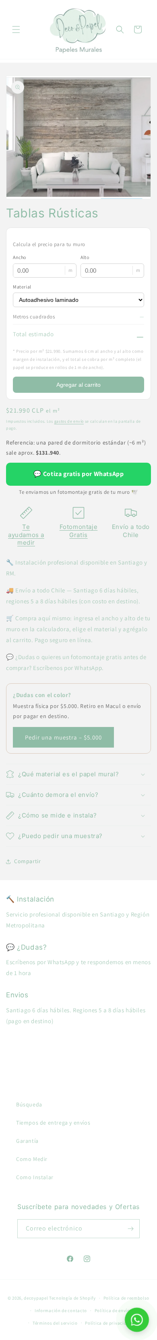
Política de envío (112, 1310)
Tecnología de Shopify (72, 1298)
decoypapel (36, 1298)
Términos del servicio (55, 1323)
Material (22, 287)
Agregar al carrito (78, 384)
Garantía (27, 1140)
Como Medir (32, 1159)
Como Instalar (35, 1177)
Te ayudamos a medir (26, 534)
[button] (16, 29)
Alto (85, 257)
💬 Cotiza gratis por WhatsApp (78, 474)
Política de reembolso (126, 1298)
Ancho (19, 257)
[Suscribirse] (130, 1228)
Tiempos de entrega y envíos (53, 1122)
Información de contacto (61, 1310)
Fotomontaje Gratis (79, 531)
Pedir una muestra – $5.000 (63, 737)
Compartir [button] (27, 861)
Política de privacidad (108, 1323)
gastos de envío (69, 421)
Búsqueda (29, 1104)
